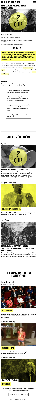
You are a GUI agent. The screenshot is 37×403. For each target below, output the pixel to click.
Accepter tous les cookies (18, 399)
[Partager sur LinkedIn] (20, 48)
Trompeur (6, 384)
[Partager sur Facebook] (17, 48)
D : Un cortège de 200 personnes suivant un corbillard (18, 115)
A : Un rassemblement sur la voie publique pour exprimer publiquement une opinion (18, 91)
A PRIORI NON (7, 310)
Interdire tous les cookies (18, 394)
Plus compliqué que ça (11, 209)
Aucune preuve (8, 348)
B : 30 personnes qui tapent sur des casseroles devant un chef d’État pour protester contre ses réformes (17, 98)
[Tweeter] (14, 48)
